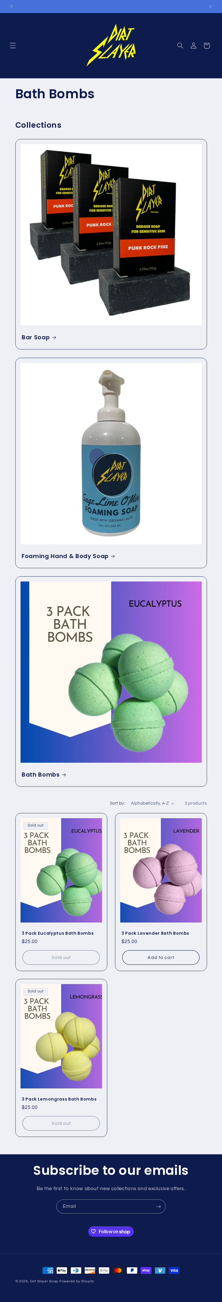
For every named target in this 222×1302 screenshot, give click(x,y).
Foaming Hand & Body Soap (65, 556)
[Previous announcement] (11, 6)
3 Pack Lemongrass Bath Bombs (59, 1099)
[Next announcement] (210, 6)
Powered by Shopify (76, 1281)
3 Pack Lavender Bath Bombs (155, 933)
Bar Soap (36, 337)
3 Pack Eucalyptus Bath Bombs (58, 933)
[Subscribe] (158, 1206)
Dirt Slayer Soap (44, 1281)
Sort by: (117, 803)
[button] (12, 45)
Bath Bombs (41, 774)
